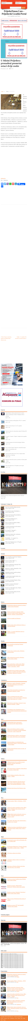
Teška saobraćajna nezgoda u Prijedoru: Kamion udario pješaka (15, 658)
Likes (2, 91)
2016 (2, 965)
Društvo (18, 976)
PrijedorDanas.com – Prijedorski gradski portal (14, 12)
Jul (14, 953)
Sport (16, 1018)
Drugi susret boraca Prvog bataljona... (13, 514)
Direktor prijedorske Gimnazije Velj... (13, 564)
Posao (8, 1018)
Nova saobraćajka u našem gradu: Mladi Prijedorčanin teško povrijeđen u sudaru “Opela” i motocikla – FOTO (15, 665)
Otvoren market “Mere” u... (11, 560)
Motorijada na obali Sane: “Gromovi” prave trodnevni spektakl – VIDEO (16, 703)
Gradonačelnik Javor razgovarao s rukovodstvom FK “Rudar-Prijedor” (14, 723)
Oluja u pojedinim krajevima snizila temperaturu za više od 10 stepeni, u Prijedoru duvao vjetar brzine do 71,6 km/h (17, 698)
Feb (5, 953)
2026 (2, 953)
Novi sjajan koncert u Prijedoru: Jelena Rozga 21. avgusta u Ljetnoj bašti (17, 769)
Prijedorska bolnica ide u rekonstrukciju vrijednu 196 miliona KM (16, 431)
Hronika (12, 68)
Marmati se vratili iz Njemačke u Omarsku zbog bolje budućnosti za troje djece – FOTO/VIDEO (16, 684)
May (11, 953)
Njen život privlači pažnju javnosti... (13, 507)
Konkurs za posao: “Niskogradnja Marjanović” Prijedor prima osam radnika (16, 886)
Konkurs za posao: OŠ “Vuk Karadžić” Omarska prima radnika (15, 906)
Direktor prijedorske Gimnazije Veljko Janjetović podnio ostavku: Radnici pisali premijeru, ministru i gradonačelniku (16, 613)
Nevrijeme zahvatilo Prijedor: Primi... (13, 580)
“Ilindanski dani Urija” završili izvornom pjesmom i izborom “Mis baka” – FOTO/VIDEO (16, 763)
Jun (12, 953)
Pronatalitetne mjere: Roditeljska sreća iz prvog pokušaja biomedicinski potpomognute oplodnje (17, 711)
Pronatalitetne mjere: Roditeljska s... (13, 511)
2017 (2, 964)
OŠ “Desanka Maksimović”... (11, 518)
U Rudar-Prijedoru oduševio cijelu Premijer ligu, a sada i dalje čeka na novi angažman (16, 736)
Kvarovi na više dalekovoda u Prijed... (13, 587)
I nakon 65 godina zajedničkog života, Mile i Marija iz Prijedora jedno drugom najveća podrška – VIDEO (16, 809)
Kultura (19, 1018)
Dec (23, 954)
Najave (4, 1019)
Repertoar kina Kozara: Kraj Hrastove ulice (16, 788)
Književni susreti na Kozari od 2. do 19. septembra (13, 425)
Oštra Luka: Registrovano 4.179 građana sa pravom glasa (14, 465)
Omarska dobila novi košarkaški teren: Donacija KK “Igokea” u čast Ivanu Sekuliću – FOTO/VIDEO (16, 743)
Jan (4, 953)
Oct (19, 954)
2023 (2, 957)
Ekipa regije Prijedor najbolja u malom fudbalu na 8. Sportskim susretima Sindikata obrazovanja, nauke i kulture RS (16, 730)
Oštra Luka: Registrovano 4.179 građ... (13, 541)
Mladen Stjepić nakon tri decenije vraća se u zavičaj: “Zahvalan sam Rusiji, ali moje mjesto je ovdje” (16, 815)
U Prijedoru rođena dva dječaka (14, 853)
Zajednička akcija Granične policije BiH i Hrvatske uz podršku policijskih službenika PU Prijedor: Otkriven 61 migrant (16, 672)
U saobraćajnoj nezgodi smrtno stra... (13, 576)
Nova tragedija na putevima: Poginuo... (13, 556)
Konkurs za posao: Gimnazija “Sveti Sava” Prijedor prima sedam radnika (16, 893)
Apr (9, 953)
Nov (21, 954)
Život (17, 982)
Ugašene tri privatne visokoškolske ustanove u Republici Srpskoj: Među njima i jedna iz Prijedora (16, 828)
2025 (2, 954)
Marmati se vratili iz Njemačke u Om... (13, 568)
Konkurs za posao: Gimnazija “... (12, 583)
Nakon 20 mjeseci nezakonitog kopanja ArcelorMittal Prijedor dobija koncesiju (6, 338)
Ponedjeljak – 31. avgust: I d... (11, 538)
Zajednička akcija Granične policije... (13, 572)
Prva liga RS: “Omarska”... (11, 530)
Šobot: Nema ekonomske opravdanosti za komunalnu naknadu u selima (16, 690)
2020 (2, 960)
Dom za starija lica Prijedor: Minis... (13, 522)
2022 (2, 958)
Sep (17, 954)
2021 (2, 959)
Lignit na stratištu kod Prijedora (14, 618)
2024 (2, 956)
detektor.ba (3, 178)
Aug (16, 953)
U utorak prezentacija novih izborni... (13, 526)
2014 (2, 967)
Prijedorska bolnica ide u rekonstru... (13, 534)
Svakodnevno (19, 1004)
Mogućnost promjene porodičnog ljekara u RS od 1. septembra (15, 420)
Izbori (2, 1019)
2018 (2, 963)
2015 (2, 966)
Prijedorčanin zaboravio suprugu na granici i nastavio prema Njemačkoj (16, 606)
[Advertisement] (14, 80)
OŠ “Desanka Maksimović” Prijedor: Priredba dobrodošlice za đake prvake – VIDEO (17, 847)
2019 (2, 961)
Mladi (24, 1018)
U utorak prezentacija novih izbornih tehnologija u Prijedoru (15, 442)
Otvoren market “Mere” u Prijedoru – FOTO (16, 801)
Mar (7, 953)
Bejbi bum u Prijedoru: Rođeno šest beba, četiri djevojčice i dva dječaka (16, 867)
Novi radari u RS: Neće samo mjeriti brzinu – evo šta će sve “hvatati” (16, 821)
